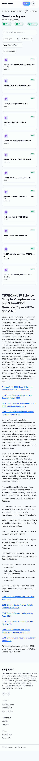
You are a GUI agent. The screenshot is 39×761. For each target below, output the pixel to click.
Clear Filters (10, 51)
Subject (32, 24)
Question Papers (8, 704)
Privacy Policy (7, 734)
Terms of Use (6, 738)
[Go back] (2, 11)
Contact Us (6, 725)
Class (20, 24)
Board (7, 24)
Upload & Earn (7, 708)
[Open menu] (33, 3)
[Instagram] (8, 694)
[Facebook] (4, 694)
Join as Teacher (7, 711)
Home (7, 11)
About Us (5, 721)
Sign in (26, 3)
